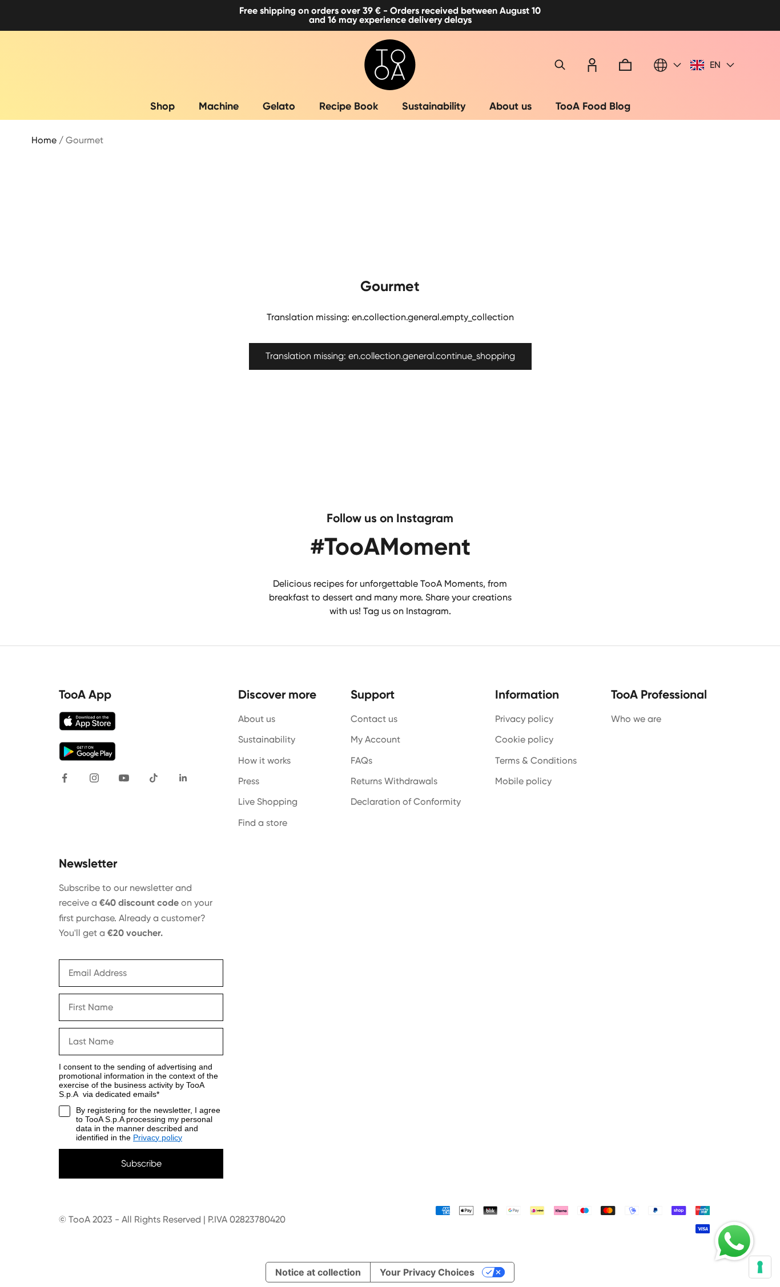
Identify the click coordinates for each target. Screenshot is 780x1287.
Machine (219, 106)
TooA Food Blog (593, 106)
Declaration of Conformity (406, 801)
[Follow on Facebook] (64, 778)
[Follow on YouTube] (124, 778)
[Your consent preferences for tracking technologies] (760, 1267)
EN (715, 65)
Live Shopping (267, 801)
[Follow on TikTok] (153, 778)
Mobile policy (523, 781)
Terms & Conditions (536, 760)
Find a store (262, 822)
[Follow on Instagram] (94, 778)
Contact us (374, 718)
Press (248, 781)
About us (510, 106)
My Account (375, 739)
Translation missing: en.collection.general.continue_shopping (390, 355)
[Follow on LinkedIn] (183, 778)
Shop (162, 106)
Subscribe (141, 1163)
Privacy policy (524, 718)
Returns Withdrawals (394, 781)
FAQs (361, 760)
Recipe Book (348, 106)
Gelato (279, 106)
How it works (264, 760)
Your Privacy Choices (427, 1272)
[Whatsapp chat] (734, 1241)
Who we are (636, 718)
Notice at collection (318, 1272)
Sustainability (433, 106)
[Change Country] (667, 65)
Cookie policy (524, 739)
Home (44, 140)
